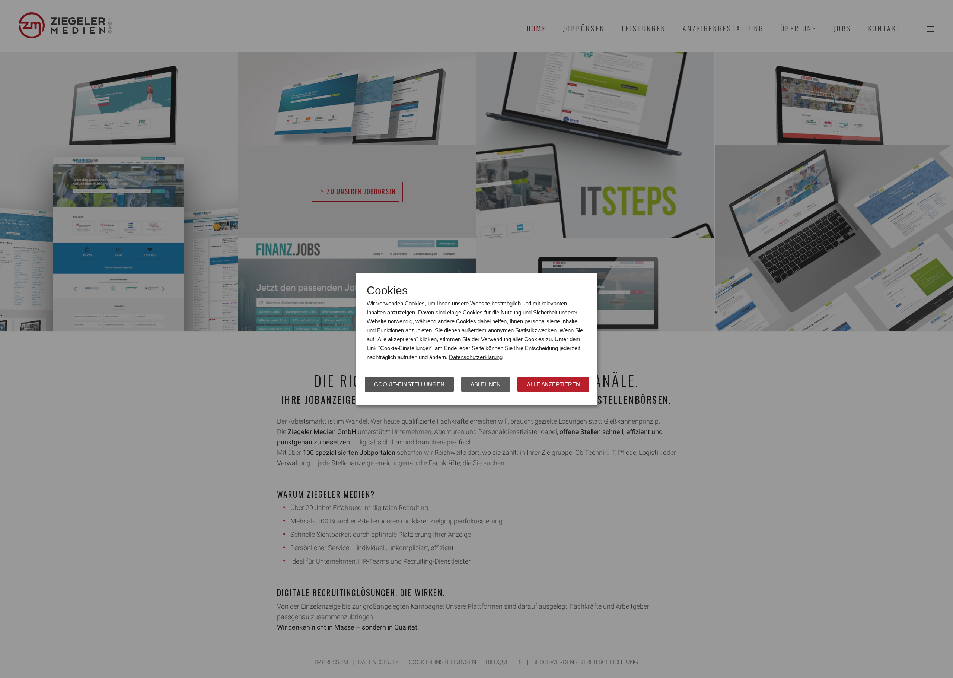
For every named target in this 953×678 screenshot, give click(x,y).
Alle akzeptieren (553, 384)
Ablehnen (486, 384)
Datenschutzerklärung (476, 357)
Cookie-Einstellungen (409, 384)
